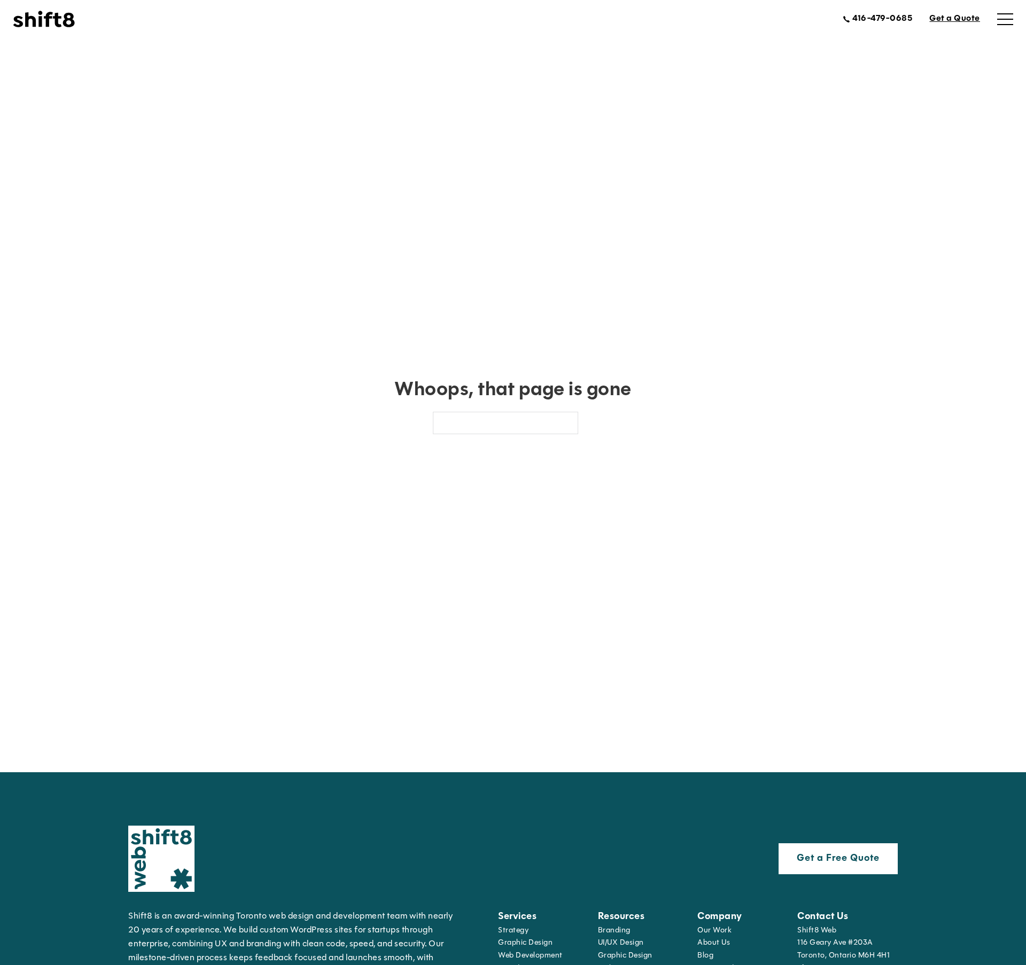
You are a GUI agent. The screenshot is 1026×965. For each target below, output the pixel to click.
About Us (713, 943)
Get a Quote (954, 18)
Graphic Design (525, 943)
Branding (614, 931)
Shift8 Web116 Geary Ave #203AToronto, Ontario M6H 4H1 (843, 943)
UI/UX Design (621, 943)
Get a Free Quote (838, 859)
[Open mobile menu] (1005, 19)
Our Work (714, 931)
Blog (705, 956)
